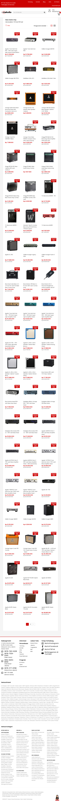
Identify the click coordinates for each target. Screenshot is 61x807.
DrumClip (33, 694)
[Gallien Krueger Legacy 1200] (30, 245)
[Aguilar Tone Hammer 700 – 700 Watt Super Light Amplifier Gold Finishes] (12, 304)
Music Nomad (22, 709)
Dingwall (21, 694)
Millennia (41, 707)
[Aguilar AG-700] (48, 480)
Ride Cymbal (24, 741)
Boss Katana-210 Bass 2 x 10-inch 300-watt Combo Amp (30, 285)
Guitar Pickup (50, 740)
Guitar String (54, 742)
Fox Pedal (50, 697)
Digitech (16, 694)
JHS (2, 704)
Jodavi (6, 704)
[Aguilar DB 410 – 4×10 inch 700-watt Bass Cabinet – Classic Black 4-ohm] (48, 539)
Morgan (12, 709)
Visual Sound (18, 720)
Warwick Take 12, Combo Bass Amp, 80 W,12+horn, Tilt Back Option (30, 226)
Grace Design (4, 700)
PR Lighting (49, 710)
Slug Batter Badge (46, 714)
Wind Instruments (5, 751)
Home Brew (34, 700)
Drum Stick (19, 754)
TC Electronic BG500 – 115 (49, 196)
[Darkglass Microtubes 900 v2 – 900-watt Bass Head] (30, 421)
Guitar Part (53, 739)
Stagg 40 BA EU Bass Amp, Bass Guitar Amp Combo (48, 168)
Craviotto (32, 691)
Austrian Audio (37, 687)
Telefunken (11, 719)
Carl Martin (43, 689)
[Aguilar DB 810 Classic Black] (48, 598)
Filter (8, 25)
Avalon (44, 687)
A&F (9, 686)
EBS (3, 695)
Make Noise (43, 705)
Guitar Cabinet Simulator (53, 747)
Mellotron (23, 707)
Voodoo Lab (26, 720)
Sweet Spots (10, 717)
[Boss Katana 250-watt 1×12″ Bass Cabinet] (48, 363)
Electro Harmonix (19, 695)
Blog (44, 2)
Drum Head (23, 747)
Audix (31, 687)
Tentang (30, 2)
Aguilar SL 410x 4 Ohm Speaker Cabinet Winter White (30, 373)
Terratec (25, 719)
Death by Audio (5, 694)
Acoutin (12, 686)
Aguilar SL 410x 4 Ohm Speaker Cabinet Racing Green (48, 344)
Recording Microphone (38, 770)
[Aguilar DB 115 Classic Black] (12, 598)
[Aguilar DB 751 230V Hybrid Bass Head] (30, 568)
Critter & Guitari (48, 691)
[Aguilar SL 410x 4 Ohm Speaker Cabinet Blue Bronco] (30, 333)
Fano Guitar (14, 697)
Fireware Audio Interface (38, 759)
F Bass (8, 697)
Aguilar (27, 686)
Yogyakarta (33, 647)
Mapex (54, 705)
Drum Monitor (19, 764)
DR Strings (27, 694)
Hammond (27, 700)
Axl (50, 687)
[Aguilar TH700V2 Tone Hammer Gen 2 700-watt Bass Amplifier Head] (48, 451)
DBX (44, 692)
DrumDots (38, 694)
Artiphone (13, 687)
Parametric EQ (35, 778)
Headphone (40, 764)
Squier (37, 715)
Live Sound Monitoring (6, 771)
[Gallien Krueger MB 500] (48, 39)
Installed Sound (5, 756)
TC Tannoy (46, 717)
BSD (31, 651)
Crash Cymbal (20, 738)
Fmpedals (30, 697)
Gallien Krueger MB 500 (48, 49)
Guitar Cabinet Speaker (54, 749)
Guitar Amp (54, 745)
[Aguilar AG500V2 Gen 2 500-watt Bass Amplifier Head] (48, 421)
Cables (18, 772)
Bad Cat (4, 689)
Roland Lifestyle (47, 712)
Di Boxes (11, 769)
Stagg (41, 715)
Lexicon (17, 705)
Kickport (24, 704)
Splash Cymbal (20, 743)
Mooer (3, 709)
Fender (19, 697)
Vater (6, 720)
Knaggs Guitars (31, 704)
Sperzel (33, 715)
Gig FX (46, 699)
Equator (52, 695)
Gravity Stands (13, 700)
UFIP (52, 719)
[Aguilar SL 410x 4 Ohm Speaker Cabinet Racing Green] (48, 333)
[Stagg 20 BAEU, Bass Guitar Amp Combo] (30, 157)
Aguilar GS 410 (9, 578)
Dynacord (47, 694)
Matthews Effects (11, 707)
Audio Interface (36, 757)
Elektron (35, 695)
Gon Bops (55, 699)
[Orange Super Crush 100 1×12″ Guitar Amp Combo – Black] (30, 539)
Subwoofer (5, 781)
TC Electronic (33, 717)
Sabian (6, 714)
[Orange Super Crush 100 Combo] (12, 539)
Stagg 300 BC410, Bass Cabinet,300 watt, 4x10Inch (11, 168)
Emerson (40, 695)
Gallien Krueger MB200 (11, 519)
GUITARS (49, 730)
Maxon (18, 707)
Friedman (3, 699)
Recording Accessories (38, 769)
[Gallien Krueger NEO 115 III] (12, 69)
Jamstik (49, 702)
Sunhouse (3, 717)
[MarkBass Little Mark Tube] (48, 69)
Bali (31, 649)
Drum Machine (23, 762)
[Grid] (52, 25)
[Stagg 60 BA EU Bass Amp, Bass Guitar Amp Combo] (12, 186)
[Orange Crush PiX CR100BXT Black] (12, 128)
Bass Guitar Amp (36, 740)
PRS (53, 710)
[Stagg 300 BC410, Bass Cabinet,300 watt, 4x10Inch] (12, 157)
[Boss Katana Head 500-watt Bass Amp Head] (12, 392)
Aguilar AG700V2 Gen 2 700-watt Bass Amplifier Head (11, 462)
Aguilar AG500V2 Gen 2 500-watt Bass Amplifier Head (48, 432)
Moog (7, 709)
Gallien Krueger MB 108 (29, 519)
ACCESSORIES (20, 770)
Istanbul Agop (24, 702)
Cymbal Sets (19, 739)
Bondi (31, 689)
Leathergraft (11, 705)
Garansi (21, 654)
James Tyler (42, 702)
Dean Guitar (54, 692)
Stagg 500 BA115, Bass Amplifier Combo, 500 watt (29, 197)
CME (24, 691)
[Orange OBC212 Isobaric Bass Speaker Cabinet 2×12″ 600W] (48, 98)
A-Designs (4, 686)
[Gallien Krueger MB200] (12, 510)
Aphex (8, 687)
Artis (50, 2)
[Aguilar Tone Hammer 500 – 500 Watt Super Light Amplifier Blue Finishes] (48, 304)
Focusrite (39, 697)
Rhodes (8, 712)
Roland (40, 712)
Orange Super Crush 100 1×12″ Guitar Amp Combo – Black (30, 550)
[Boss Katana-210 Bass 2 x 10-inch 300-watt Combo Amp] (30, 275)
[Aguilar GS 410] (12, 568)
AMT (51, 686)
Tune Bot (43, 719)
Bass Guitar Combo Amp (38, 744)
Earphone (3, 772)
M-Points (56, 2)
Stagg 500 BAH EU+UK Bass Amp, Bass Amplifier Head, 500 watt (48, 138)
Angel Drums (56, 686)
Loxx (28, 705)
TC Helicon (40, 717)
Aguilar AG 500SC (46, 578)
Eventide (3, 697)
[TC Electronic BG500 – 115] (48, 186)
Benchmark (15, 689)
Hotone (48, 700)
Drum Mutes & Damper (23, 752)
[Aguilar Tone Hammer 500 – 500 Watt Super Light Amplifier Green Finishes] (30, 304)
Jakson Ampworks (33, 702)
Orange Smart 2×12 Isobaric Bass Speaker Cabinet (29, 109)
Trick (30, 719)
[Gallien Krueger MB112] (48, 510)
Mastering (39, 777)
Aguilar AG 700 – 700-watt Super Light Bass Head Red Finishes (11, 344)
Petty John (14, 710)
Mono (56, 707)
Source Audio (21, 715)
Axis (48, 687)
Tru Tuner (34, 719)
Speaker (12, 779)
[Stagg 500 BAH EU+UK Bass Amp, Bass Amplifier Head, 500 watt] (48, 128)
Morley (16, 709)
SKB (40, 714)
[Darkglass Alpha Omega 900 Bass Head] (48, 392)
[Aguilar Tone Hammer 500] (30, 39)
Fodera (45, 697)
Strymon (46, 715)
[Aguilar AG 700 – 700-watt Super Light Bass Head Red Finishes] (12, 333)
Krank (41, 704)
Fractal (55, 697)
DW (43, 694)
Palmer (3, 710)
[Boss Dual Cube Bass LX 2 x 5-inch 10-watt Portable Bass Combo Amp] (12, 275)
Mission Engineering (49, 707)
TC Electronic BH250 (47, 225)
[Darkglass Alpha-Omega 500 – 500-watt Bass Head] (30, 392)
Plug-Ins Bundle (36, 765)
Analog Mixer (4, 762)
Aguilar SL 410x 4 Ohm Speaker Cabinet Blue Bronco (29, 344)
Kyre (50, 704)
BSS (38, 689)
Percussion (25, 767)
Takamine (22, 717)
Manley (49, 705)
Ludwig (34, 705)
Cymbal (18, 736)
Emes (44, 695)
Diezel (11, 694)
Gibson (42, 699)
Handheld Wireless (52, 778)
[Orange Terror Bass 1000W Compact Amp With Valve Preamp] (30, 128)
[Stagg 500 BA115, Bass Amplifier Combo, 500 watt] (30, 186)
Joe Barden (11, 704)
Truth (39, 719)
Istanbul (18, 702)
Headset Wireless (51, 780)
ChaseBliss (4, 691)
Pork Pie (43, 710)
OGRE (47, 709)
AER (24, 686)
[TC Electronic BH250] (48, 216)
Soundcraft (14, 715)
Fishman (24, 697)
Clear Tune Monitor (17, 691)
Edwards (7, 695)
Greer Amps (21, 700)
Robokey (22, 712)
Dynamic (53, 694)
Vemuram (11, 720)
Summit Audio (53, 715)
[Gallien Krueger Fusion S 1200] (48, 245)
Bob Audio (21, 689)
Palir (56, 709)
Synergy (17, 717)
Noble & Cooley (41, 709)
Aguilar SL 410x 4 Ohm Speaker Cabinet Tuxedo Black (12, 373)
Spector (28, 715)
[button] (58, 14)
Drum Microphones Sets (22, 751)
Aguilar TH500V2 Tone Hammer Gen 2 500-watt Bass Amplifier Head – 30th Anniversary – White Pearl (30, 493)
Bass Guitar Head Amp (38, 745)
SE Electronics (31, 714)
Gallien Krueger (14, 699)
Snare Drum (19, 759)
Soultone (8, 715)
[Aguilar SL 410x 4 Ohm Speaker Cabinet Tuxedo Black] (12, 363)
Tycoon (48, 719)
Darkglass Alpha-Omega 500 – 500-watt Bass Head (30, 403)
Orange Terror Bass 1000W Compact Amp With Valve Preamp (29, 138)
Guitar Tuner (50, 744)
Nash (28, 709)
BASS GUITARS (36, 730)
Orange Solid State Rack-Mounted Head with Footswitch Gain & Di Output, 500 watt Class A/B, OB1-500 (12, 111)
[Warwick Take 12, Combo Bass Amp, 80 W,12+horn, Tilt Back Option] (30, 216)
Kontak (38, 2)
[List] (55, 25)
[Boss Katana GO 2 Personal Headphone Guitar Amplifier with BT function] (48, 275)
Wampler (32, 720)
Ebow (58, 694)
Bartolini (9, 689)
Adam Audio (18, 686)
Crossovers (5, 777)
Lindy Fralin (23, 705)
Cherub (10, 691)
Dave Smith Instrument (36, 692)
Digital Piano (4, 746)
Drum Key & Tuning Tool (22, 749)
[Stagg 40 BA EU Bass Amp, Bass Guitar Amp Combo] (48, 157)
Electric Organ (4, 734)
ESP (56, 695)
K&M (16, 704)
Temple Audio (18, 719)
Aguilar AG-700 (46, 489)
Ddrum (48, 692)
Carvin (54, 689)
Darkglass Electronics (24, 692)
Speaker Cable (24, 776)
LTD (31, 705)
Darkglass (15, 692)
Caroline (49, 689)
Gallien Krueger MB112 (47, 519)
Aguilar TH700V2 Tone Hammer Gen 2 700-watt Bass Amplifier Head (49, 462)
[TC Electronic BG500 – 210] (12, 216)
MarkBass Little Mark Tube (49, 78)
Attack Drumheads (24, 687)
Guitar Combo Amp (53, 750)
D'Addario (9, 692)
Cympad (3, 692)
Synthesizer (8, 747)
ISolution (12, 702)
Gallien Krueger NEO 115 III (12, 78)
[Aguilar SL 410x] (12, 245)
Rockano (27, 712)
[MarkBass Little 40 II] (30, 69)
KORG (37, 704)
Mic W (36, 707)
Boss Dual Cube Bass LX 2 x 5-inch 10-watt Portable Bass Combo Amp (12, 285)
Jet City (56, 702)
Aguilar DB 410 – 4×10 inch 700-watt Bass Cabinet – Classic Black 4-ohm (49, 550)
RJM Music (13, 712)
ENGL (48, 695)
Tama (27, 717)
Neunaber (33, 709)
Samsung (17, 714)
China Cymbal (25, 736)
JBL (52, 702)
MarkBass (3, 707)
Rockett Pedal (34, 712)
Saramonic (24, 714)
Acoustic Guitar (51, 732)
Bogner (27, 689)
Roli (53, 712)
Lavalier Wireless (51, 782)
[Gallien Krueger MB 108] (30, 510)
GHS (38, 699)
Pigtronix (20, 710)
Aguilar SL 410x (9, 254)
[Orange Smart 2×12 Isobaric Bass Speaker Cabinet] (30, 98)
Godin (50, 699)
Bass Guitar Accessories (38, 732)
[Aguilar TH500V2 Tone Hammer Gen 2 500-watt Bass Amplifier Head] (12, 480)
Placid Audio (37, 710)
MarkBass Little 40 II (28, 78)
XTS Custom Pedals (53, 720)
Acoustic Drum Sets (21, 734)
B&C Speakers (56, 687)
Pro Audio (6, 779)
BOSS (35, 689)
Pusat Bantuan (23, 656)
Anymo (3, 687)
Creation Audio (39, 691)
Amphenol (40, 686)
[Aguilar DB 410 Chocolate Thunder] (30, 598)
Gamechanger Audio (24, 699)
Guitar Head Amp (51, 752)
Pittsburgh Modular (28, 710)
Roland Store (33, 643)
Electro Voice (28, 695)
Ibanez (7, 702)
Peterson (8, 710)
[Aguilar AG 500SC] (48, 568)
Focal (35, 697)
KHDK (20, 704)
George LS (33, 699)
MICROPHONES (51, 760)
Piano (8, 744)
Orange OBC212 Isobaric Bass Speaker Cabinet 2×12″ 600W (48, 109)
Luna (38, 705)
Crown (54, 691)
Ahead (32, 686)
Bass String (39, 739)
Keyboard (3, 736)
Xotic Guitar (44, 720)
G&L (8, 699)
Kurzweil (46, 704)
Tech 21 (52, 717)
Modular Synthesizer (6, 749)
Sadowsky (11, 714)
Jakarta (32, 645)
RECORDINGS (35, 755)
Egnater (12, 695)
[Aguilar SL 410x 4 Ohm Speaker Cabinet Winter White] (30, 363)
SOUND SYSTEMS (5, 754)
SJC (37, 714)
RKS (18, 712)
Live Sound (9, 761)
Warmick (38, 720)
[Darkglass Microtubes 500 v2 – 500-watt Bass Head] (12, 421)
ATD (18, 687)
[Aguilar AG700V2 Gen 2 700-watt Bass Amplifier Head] (12, 451)
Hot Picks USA (41, 700)
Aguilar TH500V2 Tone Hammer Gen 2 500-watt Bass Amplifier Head (12, 491)
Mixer (6, 764)
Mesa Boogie (30, 707)
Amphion (46, 686)
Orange (52, 709)
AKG (36, 686)
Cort (28, 691)
